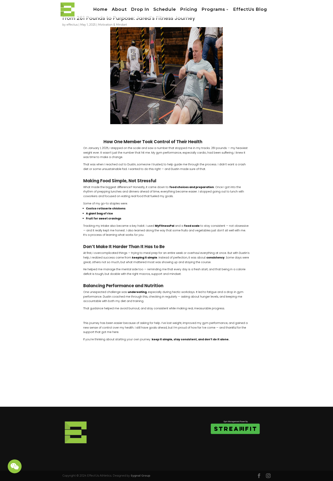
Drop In (140, 9)
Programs (213, 9)
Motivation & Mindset (112, 24)
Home (100, 9)
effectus (72, 24)
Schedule (164, 9)
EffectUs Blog (250, 9)
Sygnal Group (140, 475)
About (119, 9)
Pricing (188, 9)
